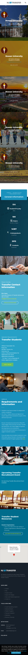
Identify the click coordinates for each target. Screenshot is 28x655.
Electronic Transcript (9, 617)
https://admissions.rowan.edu (14, 26)
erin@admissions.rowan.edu (9, 298)
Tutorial (6, 588)
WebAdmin (7, 615)
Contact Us (7, 599)
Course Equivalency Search (11, 607)
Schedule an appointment (10, 302)
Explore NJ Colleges (17, 192)
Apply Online (7, 364)
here (24, 439)
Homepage (9, 192)
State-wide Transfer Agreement (12, 597)
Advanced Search (9, 609)
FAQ (6, 590)
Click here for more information (13, 533)
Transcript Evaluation (10, 613)
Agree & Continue (16, 652)
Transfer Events (8, 592)
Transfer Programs (9, 611)
